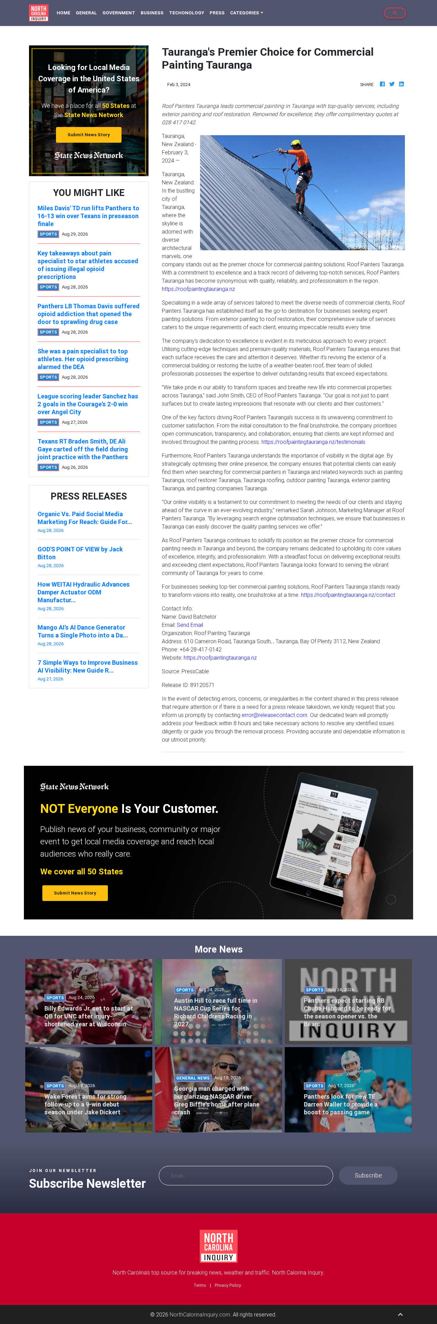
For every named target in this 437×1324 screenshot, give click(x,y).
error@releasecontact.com (274, 715)
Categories (244, 13)
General (86, 13)
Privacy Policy (228, 1285)
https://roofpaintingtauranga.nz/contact (348, 594)
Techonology (186, 13)
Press (217, 13)
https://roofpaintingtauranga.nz (198, 288)
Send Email (190, 624)
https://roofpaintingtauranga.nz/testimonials (313, 441)
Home (65, 13)
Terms (200, 1285)
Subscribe (368, 1175)
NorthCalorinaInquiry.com (200, 1314)
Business (152, 13)
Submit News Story (89, 135)
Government (118, 13)
